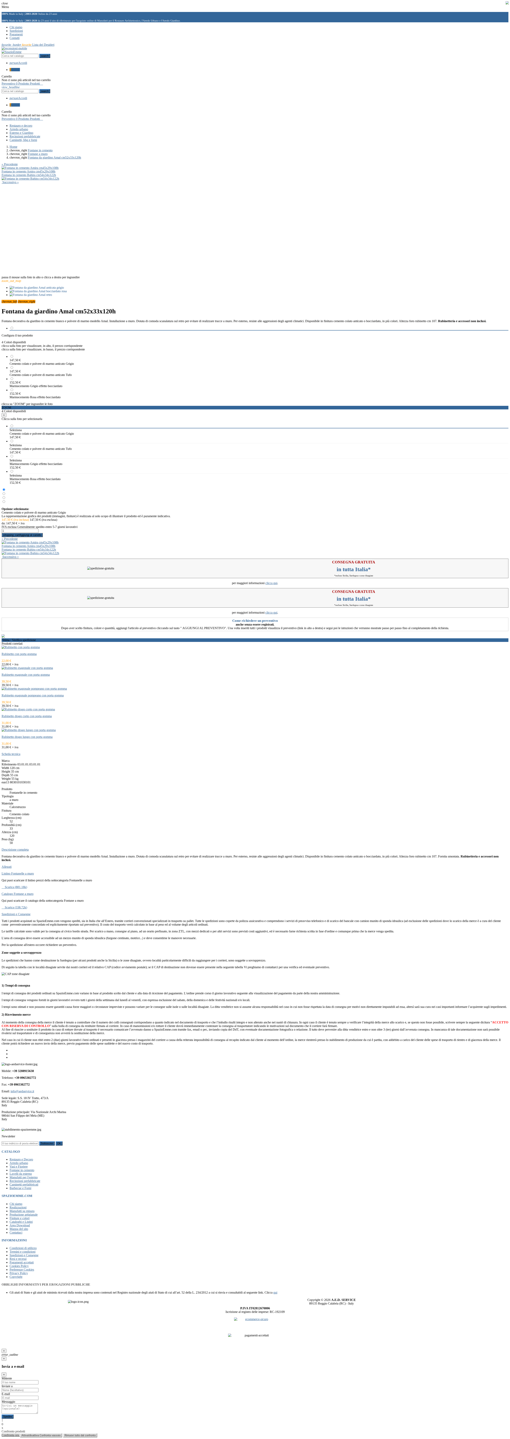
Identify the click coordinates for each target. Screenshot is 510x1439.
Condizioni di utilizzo (23, 1248)
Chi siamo (16, 27)
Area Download (20, 1225)
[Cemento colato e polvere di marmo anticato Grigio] (4, 489)
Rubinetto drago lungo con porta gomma (27, 737)
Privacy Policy (19, 1273)
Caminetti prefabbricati (24, 1184)
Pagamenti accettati (22, 1262)
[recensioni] (14, 48)
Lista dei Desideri (28, 44)
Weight (6, 778)
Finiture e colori (19, 1218)
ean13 (5, 782)
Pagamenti (16, 34)
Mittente (7, 1378)
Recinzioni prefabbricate (25, 1181)
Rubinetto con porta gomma (19, 654)
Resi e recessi (18, 1258)
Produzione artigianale (24, 1214)
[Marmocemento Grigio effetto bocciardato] (4, 497)
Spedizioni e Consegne (24, 1255)
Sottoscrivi (47, 1143)
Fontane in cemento (22, 1170)
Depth (5, 775)
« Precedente (10, 164)
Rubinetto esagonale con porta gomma (26, 674)
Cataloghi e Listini (21, 1221)
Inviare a (7, 1386)
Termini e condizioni (22, 1251)
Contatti (15, 38)
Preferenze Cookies (22, 1269)
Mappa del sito (19, 1229)
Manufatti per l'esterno (24, 1177)
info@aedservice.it (22, 1091)
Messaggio (8, 1401)
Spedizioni (16, 30)
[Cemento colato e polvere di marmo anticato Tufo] (4, 493)
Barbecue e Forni (20, 1188)
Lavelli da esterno (21, 1173)
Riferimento (9, 764)
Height (6, 771)
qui (275, 1292)
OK (59, 1143)
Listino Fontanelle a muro (18, 873)
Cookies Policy (19, 1266)
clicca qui (271, 583)
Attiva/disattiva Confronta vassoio (41, 1435)
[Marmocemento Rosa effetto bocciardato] (4, 501)
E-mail (6, 1394)
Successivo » (10, 182)
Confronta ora (11, 1435)
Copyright (16, 1276)
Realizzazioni (18, 1207)
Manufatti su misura (22, 1211)
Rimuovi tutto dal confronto (80, 1435)
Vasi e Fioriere (19, 1166)
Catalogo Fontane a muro (17, 894)
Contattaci (16, 1232)
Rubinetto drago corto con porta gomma (27, 716)
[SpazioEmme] (12, 52)
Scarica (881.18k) (14, 887)
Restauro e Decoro (21, 1159)
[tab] (255, 754)
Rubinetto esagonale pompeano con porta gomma (33, 695)
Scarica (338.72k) (14, 907)
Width (5, 768)
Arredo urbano (19, 1163)
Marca (6, 760)
